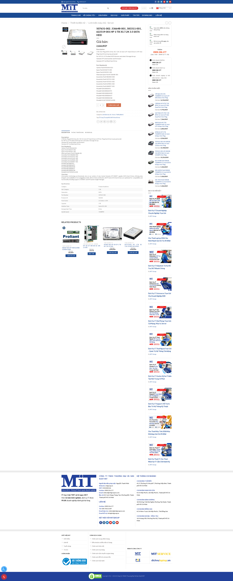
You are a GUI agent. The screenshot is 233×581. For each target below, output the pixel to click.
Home (64, 22)
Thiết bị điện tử (77, 22)
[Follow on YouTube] (170, 1)
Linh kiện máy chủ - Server (101, 22)
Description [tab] (65, 132)
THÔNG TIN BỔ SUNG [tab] (77, 132)
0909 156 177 (156, 62)
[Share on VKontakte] (107, 121)
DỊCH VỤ (114, 15)
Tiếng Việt (162, 8)
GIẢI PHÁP (125, 15)
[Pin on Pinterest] (104, 121)
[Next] (90, 37)
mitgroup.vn (109, 486)
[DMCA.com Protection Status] (95, 576)
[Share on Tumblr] (114, 121)
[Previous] (64, 37)
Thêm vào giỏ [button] (71, 255)
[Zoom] (64, 47)
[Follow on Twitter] (161, 1)
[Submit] (108, 8)
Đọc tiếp (91, 253)
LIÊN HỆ (159, 15)
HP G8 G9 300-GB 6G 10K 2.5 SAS (91, 246)
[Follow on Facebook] (155, 1)
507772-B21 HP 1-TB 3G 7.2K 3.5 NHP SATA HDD (133, 245)
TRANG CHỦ (76, 15)
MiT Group (153, 216)
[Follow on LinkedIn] (167, 1)
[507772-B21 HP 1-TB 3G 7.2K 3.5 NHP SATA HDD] (133, 233)
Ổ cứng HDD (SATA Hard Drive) (112, 117)
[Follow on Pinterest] (164, 1)
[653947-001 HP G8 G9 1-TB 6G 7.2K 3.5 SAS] (112, 233)
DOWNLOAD (147, 15)
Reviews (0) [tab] (88, 132)
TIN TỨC (136, 15)
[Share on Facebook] (98, 121)
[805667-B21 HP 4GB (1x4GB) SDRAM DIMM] (70, 235)
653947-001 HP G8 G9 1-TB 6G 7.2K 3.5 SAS (112, 245)
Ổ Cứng (101, 117)
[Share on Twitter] (101, 121)
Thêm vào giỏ (113, 105)
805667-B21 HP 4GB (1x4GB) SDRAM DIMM (70, 248)
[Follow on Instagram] (158, 1)
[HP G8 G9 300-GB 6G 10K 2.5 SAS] (91, 234)
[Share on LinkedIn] (111, 121)
